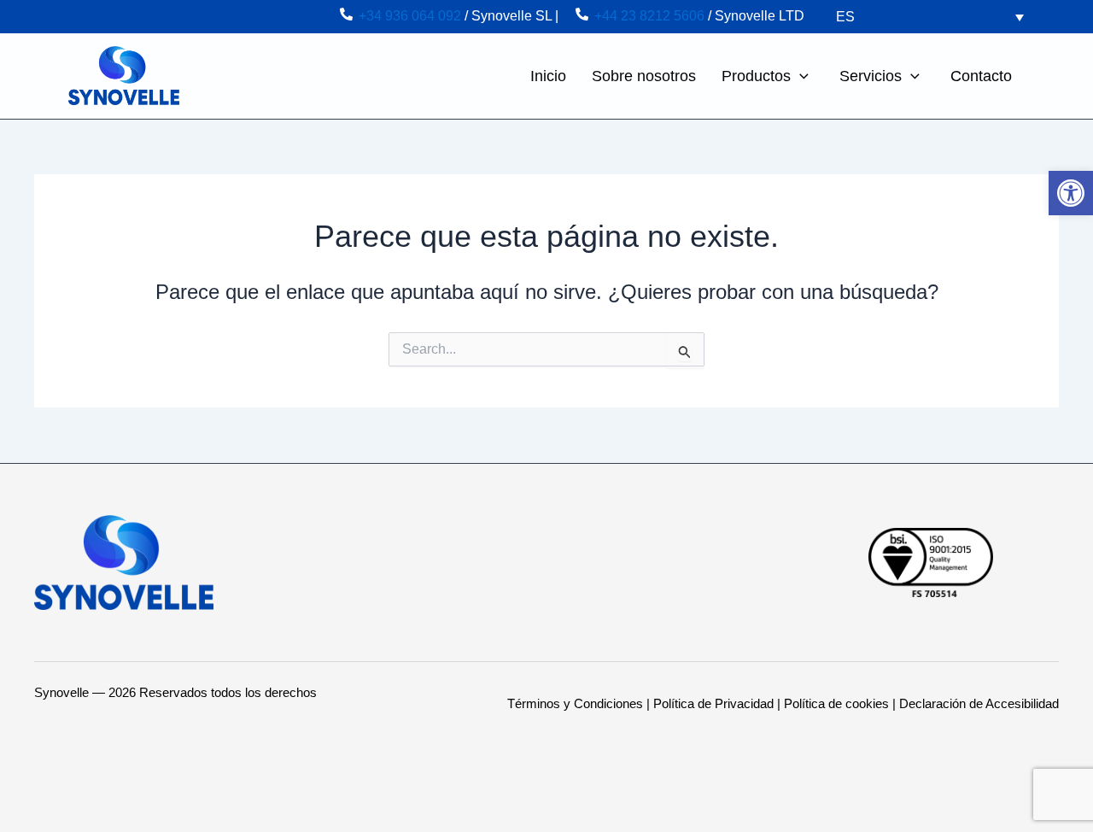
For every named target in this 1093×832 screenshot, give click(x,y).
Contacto (981, 76)
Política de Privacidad (713, 703)
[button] (800, 76)
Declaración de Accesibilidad (979, 703)
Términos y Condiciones (575, 703)
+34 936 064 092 (410, 16)
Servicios (870, 76)
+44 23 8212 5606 (649, 16)
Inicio (548, 76)
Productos (756, 76)
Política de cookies (836, 703)
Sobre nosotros (644, 76)
